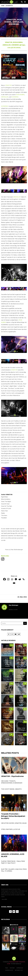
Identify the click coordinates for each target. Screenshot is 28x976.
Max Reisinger (13, 605)
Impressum (20, 967)
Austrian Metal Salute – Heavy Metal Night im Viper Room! (13, 862)
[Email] (14, 583)
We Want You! (19, 970)
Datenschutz (9, 970)
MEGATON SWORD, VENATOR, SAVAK (14, 823)
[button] (6, 930)
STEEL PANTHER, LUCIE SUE (10, 829)
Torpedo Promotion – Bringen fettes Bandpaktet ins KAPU (13, 816)
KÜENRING (15, 97)
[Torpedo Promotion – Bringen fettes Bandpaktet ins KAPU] (14, 802)
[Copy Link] (23, 579)
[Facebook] (4, 579)
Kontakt (12, 967)
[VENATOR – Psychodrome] (14, 765)
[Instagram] (8, 579)
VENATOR (8, 85)
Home (2, 5)
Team (6, 967)
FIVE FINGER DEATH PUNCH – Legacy (7, 741)
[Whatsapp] (12, 579)
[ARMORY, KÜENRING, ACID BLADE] (14, 843)
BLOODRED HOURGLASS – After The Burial (21, 741)
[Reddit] (19, 579)
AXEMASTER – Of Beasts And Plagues (7, 715)
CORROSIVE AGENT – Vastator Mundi (21, 664)
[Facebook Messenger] (16, 579)
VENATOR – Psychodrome (12, 776)
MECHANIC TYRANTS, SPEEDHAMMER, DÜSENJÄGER (11, 782)
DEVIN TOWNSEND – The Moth (21, 702)
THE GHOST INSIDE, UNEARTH (11, 789)
